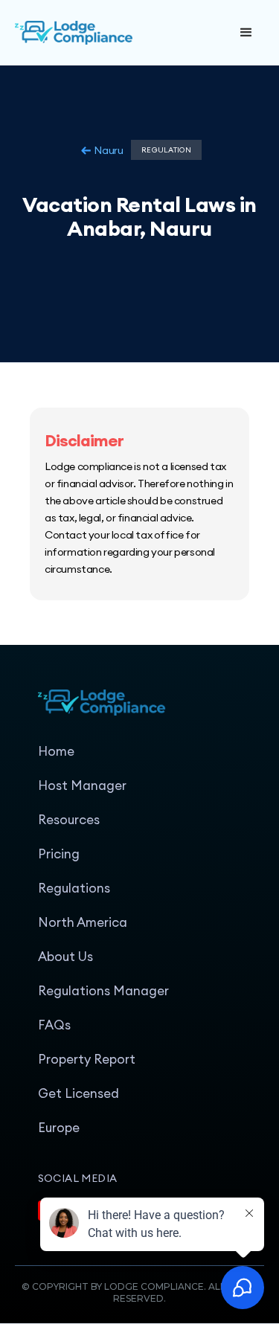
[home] (121, 33)
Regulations (74, 888)
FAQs (54, 1025)
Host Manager (82, 785)
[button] (246, 33)
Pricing (59, 854)
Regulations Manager (103, 991)
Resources (69, 820)
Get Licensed (78, 1093)
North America (82, 922)
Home (56, 751)
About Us (65, 957)
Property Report (86, 1059)
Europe (59, 1128)
